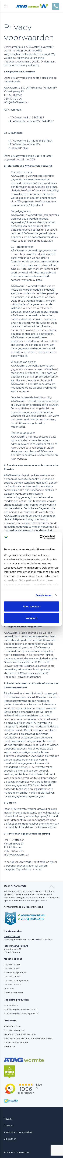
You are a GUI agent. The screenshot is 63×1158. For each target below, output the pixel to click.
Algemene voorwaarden (18, 1132)
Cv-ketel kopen (12, 964)
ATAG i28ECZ (11, 1005)
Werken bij (9, 1046)
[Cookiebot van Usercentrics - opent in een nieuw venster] (44, 537)
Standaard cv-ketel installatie (20, 1034)
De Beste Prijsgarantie (16, 1042)
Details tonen (44, 595)
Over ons (9, 989)
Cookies (8, 1126)
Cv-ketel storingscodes (16, 981)
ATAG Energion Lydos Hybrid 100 (21, 1013)
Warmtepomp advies (15, 973)
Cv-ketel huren (12, 968)
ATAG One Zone (12, 1026)
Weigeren (31, 617)
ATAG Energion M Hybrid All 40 (20, 1009)
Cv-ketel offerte (12, 977)
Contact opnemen (13, 993)
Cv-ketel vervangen (14, 1030)
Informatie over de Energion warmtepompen (28, 1038)
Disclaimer (10, 1139)
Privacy (8, 1119)
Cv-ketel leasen (12, 985)
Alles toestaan (31, 606)
